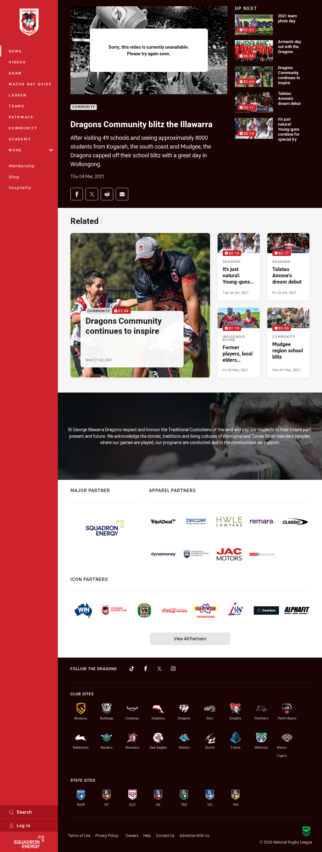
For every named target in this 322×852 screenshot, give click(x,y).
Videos (17, 62)
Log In (24, 825)
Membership (22, 166)
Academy (20, 139)
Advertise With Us (194, 835)
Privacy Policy (106, 835)
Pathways (21, 117)
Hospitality (20, 187)
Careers (132, 835)
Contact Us (165, 835)
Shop (14, 177)
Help (147, 835)
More (15, 150)
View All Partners (190, 639)
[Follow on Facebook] (145, 668)
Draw (15, 73)
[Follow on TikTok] (131, 668)
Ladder (18, 95)
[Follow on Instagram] (173, 668)
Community (23, 128)
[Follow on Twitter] (159, 668)
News (15, 51)
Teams (17, 106)
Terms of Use (79, 835)
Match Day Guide (30, 84)
